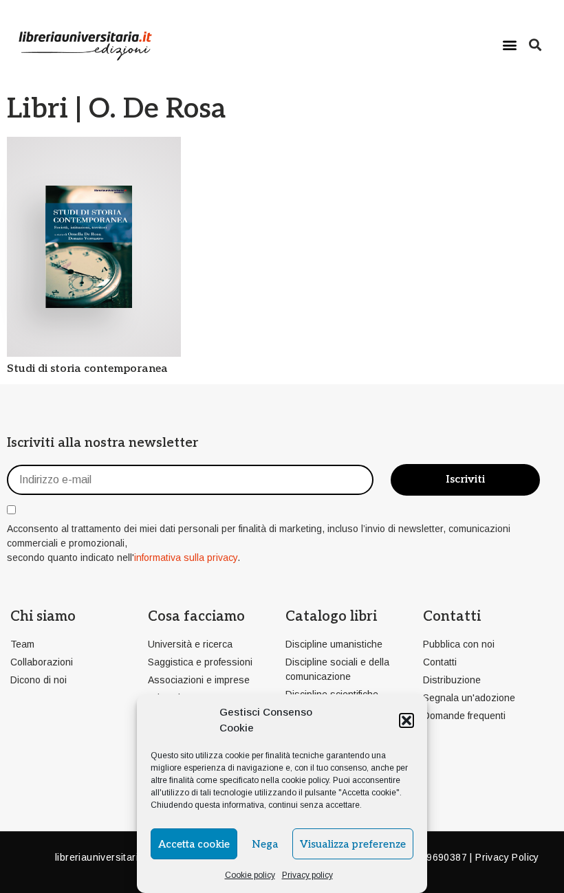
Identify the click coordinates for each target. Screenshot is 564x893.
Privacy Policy (507, 857)
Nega (265, 844)
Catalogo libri (331, 616)
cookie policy (305, 780)
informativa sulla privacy (185, 557)
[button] (406, 720)
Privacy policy (307, 875)
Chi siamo (43, 616)
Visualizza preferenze (353, 844)
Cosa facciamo (196, 616)
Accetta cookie (194, 844)
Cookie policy (250, 875)
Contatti (452, 616)
